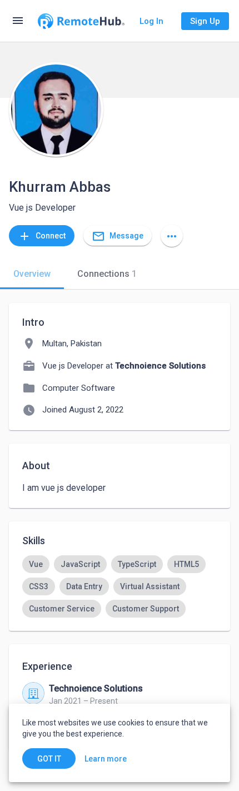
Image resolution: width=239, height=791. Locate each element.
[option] (35, 564)
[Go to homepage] (81, 21)
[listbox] (119, 586)
